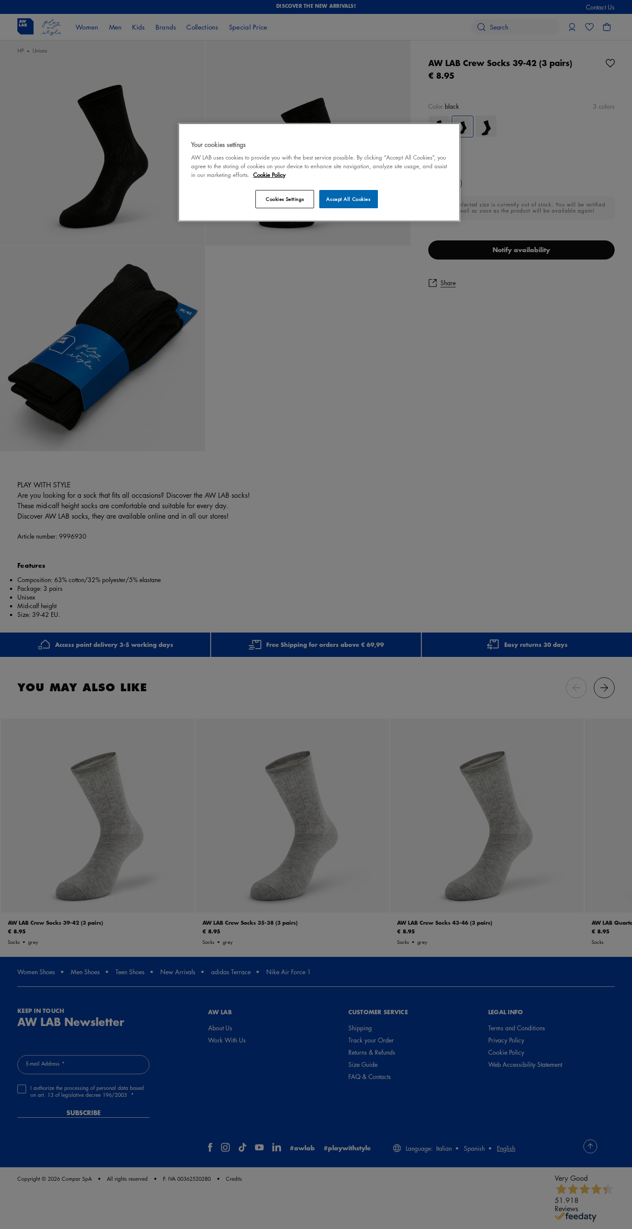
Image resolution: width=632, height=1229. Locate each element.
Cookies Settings (285, 199)
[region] (319, 172)
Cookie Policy (269, 174)
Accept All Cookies (348, 199)
